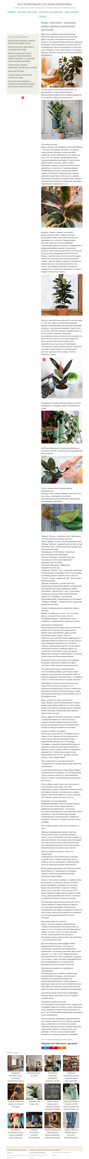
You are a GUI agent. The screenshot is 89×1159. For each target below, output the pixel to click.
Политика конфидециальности (38, 1152)
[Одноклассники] (62, 1048)
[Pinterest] (53, 1048)
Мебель (43, 16)
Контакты (32, 1150)
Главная (11, 11)
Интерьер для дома (27, 11)
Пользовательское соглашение (43, 1150)
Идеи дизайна (71, 11)
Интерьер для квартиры (51, 11)
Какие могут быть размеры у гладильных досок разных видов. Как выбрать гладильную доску (21, 83)
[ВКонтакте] (45, 1048)
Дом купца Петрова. (16, 71)
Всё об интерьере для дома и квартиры (44, 4)
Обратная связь (56, 1150)
